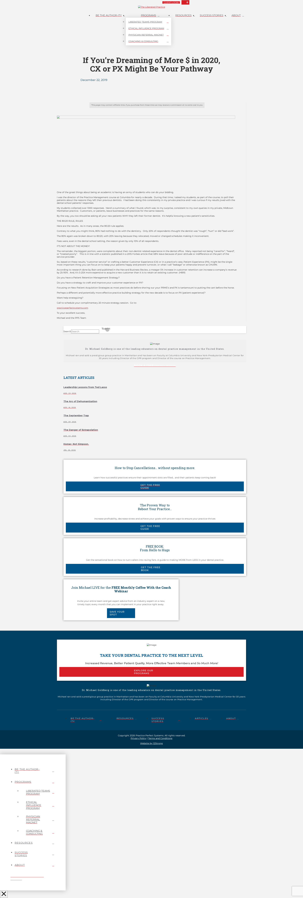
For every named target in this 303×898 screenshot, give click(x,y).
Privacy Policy (138, 738)
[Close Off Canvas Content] (4, 894)
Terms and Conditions (160, 738)
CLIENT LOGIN (171, 2)
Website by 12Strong (151, 743)
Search (67, 331)
